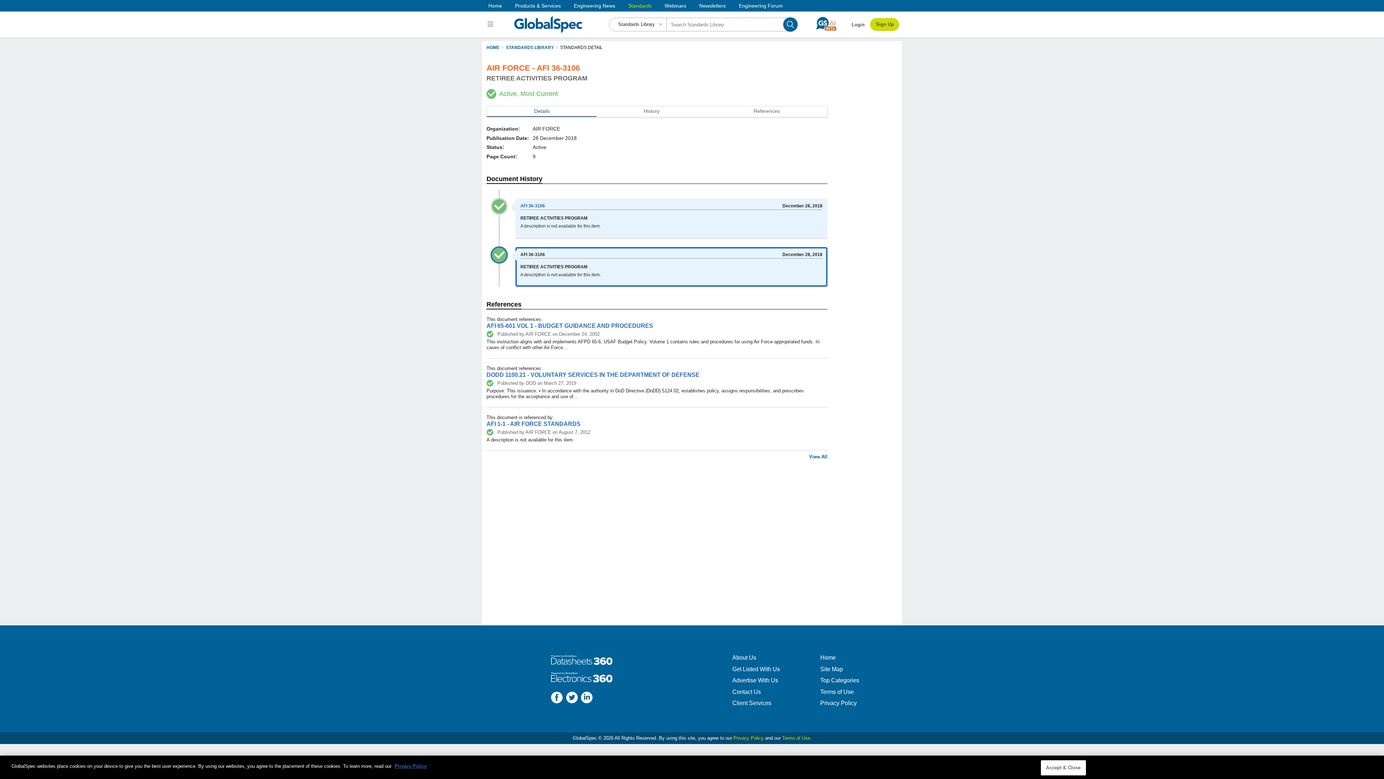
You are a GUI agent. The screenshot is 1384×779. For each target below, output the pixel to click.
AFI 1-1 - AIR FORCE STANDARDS (534, 424)
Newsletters (712, 6)
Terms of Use (837, 692)
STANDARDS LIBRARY (530, 47)
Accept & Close (1063, 767)
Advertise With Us (755, 680)
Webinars (675, 6)
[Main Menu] (491, 24)
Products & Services (538, 6)
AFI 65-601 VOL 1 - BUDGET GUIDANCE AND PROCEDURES (570, 326)
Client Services (751, 703)
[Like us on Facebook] (557, 698)
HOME (493, 47)
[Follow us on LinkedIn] (587, 698)
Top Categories (839, 680)
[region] (692, 767)
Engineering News (594, 6)
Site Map (831, 669)
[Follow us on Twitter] (572, 698)
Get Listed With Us (756, 669)
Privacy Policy (838, 703)
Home (495, 6)
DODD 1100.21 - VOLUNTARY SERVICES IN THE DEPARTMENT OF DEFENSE (593, 375)
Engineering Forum (761, 6)
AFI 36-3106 (532, 205)
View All (818, 456)
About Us (744, 658)
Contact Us (746, 692)
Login (858, 24)
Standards (640, 6)
